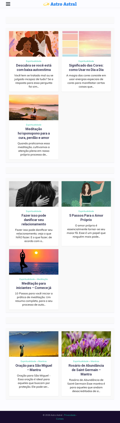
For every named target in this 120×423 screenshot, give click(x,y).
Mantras (42, 361)
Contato (60, 419)
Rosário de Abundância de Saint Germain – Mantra (86, 370)
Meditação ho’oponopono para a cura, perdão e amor (34, 133)
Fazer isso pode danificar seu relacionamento (34, 220)
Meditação (42, 279)
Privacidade (70, 415)
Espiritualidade (33, 61)
